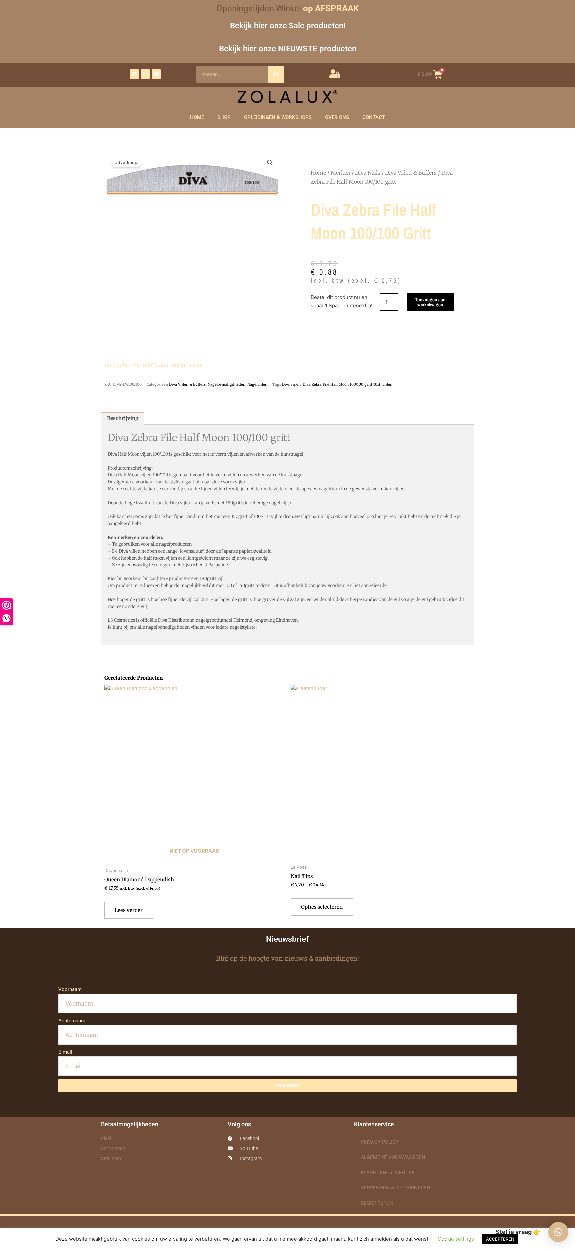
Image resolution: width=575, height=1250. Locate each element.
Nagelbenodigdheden (226, 384)
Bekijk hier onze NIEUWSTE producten (287, 48)
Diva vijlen (291, 384)
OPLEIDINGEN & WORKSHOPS (278, 117)
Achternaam (71, 1021)
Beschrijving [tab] (122, 418)
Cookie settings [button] (456, 1239)
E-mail (65, 1052)
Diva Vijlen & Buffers (411, 172)
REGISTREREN (377, 1203)
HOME (197, 117)
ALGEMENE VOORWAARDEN (393, 1157)
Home (318, 172)
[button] (270, 163)
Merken (340, 172)
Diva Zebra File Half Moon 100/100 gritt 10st (341, 384)
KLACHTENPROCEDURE (388, 1173)
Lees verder (129, 910)
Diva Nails (367, 172)
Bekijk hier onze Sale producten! (287, 25)
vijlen (387, 384)
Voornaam (70, 989)
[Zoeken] (276, 74)
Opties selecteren (322, 907)
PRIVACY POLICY (380, 1142)
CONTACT (373, 117)
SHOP (224, 117)
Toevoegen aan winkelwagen (430, 302)
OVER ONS (337, 117)
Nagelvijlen (257, 384)
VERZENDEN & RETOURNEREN (395, 1188)
